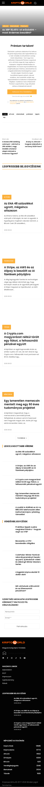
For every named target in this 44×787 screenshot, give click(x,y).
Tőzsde (6, 327)
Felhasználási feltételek (16, 102)
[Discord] (3, 658)
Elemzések (14, 26)
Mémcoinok (8, 394)
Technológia (8, 261)
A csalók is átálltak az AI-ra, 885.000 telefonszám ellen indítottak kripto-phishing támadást (28, 511)
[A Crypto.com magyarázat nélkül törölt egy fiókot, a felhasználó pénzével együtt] (22, 316)
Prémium (24, 26)
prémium (29, 114)
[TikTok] (16, 658)
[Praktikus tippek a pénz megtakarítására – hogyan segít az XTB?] (8, 530)
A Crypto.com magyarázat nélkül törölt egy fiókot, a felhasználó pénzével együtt (21, 339)
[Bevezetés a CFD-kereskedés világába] (8, 544)
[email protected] (16, 653)
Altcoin (5, 26)
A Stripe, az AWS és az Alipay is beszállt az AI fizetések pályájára (19, 270)
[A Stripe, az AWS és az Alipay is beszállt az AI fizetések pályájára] (22, 249)
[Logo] (22, 3)
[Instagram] (11, 658)
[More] (27, 128)
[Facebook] (16, 128)
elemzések (20, 114)
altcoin (11, 114)
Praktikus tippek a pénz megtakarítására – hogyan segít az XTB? (28, 529)
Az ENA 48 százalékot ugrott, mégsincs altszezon (18, 207)
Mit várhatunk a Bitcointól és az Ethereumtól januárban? (27, 588)
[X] (22, 128)
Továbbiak (21, 438)
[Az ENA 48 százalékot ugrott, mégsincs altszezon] (22, 185)
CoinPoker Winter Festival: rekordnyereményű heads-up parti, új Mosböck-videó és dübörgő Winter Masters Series (28, 559)
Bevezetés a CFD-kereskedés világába (25, 542)
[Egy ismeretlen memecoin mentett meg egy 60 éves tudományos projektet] (22, 383)
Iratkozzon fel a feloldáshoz (22, 92)
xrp (4, 117)
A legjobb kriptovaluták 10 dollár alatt (27, 573)
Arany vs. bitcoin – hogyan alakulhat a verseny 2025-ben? (33, 144)
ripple (37, 114)
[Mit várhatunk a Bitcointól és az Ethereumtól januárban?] (8, 589)
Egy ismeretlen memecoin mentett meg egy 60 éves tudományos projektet (22, 404)
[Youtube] (24, 658)
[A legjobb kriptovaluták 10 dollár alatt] (8, 575)
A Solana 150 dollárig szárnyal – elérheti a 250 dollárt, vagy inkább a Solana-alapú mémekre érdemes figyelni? (11, 148)
